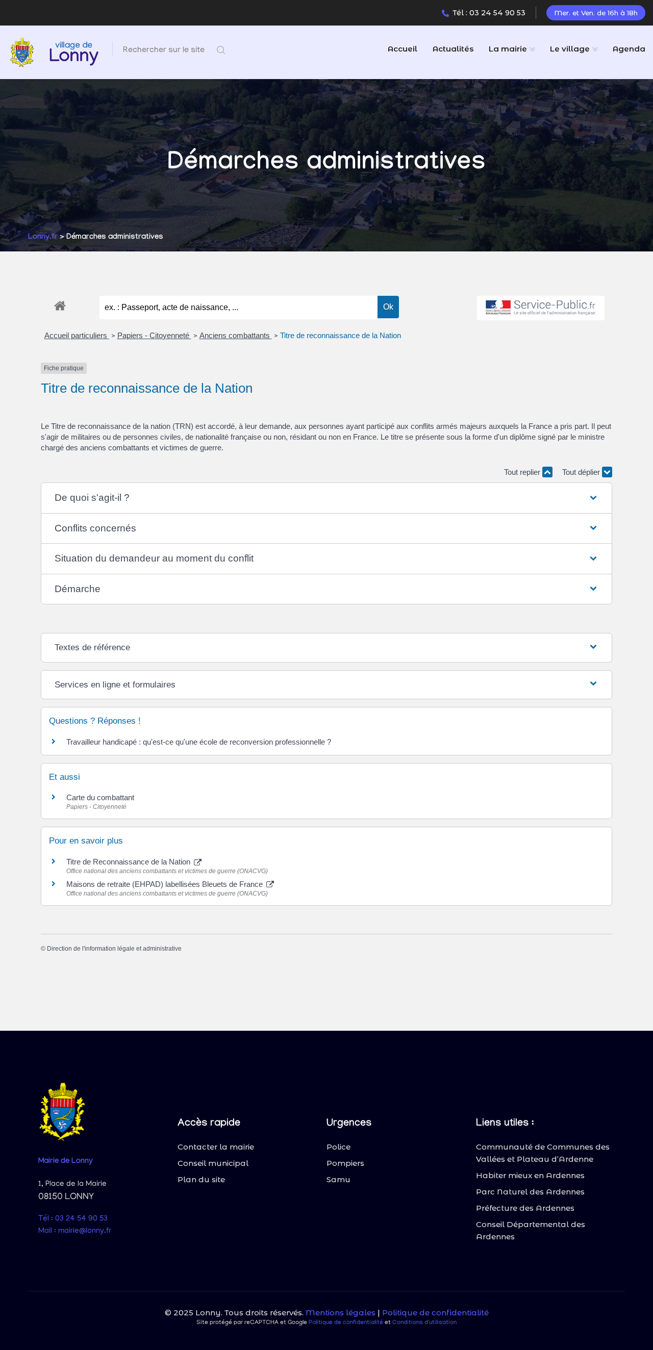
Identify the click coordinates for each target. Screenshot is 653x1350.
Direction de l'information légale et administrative (114, 948)
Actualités (453, 49)
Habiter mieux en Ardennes (530, 1175)
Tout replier (523, 472)
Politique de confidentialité (435, 1312)
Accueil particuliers (76, 335)
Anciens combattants (235, 335)
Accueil (402, 49)
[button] (326, 498)
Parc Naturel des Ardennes (530, 1191)
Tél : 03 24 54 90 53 (489, 12)
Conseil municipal (213, 1163)
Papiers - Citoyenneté (154, 335)
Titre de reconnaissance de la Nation (340, 335)
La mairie (508, 49)
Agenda (629, 49)
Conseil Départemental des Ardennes (530, 1230)
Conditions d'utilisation (424, 1322)
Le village (570, 49)
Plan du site (201, 1179)
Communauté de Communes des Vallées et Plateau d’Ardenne (543, 1153)
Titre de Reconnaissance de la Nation (129, 861)
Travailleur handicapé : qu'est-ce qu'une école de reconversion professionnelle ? (198, 741)
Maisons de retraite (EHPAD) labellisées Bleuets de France (165, 884)
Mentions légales (340, 1312)
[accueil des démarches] (59, 304)
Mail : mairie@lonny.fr (74, 1231)
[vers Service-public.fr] (541, 308)
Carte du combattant (100, 797)
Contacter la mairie (216, 1147)
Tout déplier (582, 472)
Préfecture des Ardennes (525, 1208)
